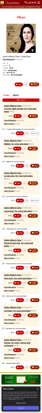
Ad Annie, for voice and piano (17, 311)
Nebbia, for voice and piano (16, 144)
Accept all (21, 408)
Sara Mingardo (9, 59)
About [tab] (15, 95)
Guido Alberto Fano (12, 106)
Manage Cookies (21, 403)
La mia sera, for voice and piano (18, 176)
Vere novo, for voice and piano (18, 278)
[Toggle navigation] (39, 3)
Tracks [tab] (6, 95)
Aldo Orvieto (9, 124)
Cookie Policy (12, 399)
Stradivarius (12, 70)
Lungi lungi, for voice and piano (18, 211)
